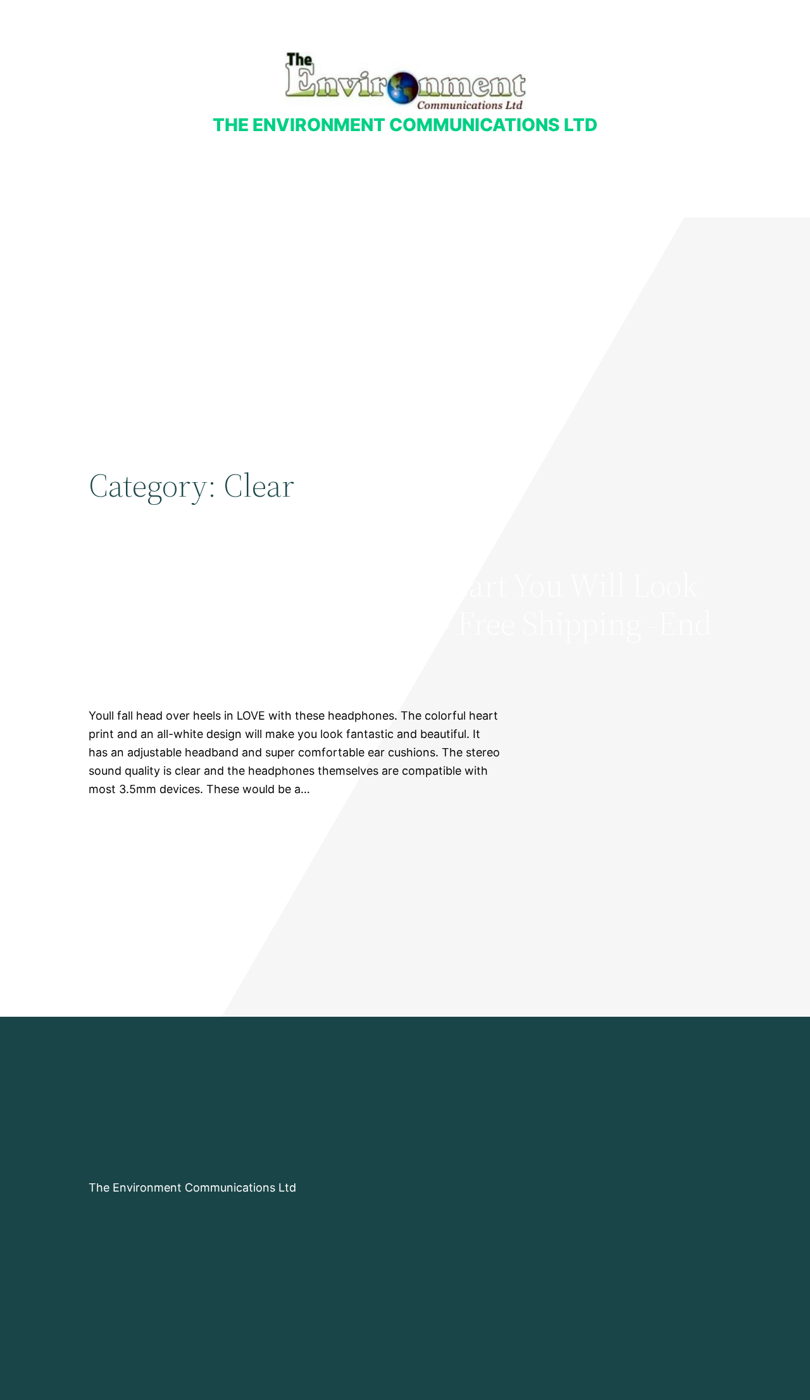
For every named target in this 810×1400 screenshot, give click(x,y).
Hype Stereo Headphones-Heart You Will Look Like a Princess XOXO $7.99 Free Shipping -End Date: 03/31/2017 (400, 623)
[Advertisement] (405, 321)
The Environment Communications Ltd (405, 125)
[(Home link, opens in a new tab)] (405, 81)
